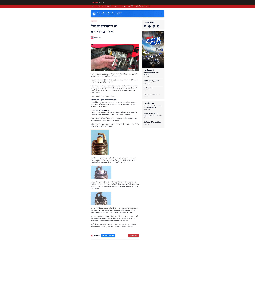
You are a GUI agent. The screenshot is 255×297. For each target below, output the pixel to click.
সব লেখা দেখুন (133, 235)
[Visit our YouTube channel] (158, 26)
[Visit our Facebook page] (145, 26)
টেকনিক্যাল (94, 21)
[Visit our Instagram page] (154, 26)
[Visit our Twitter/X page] (149, 26)
